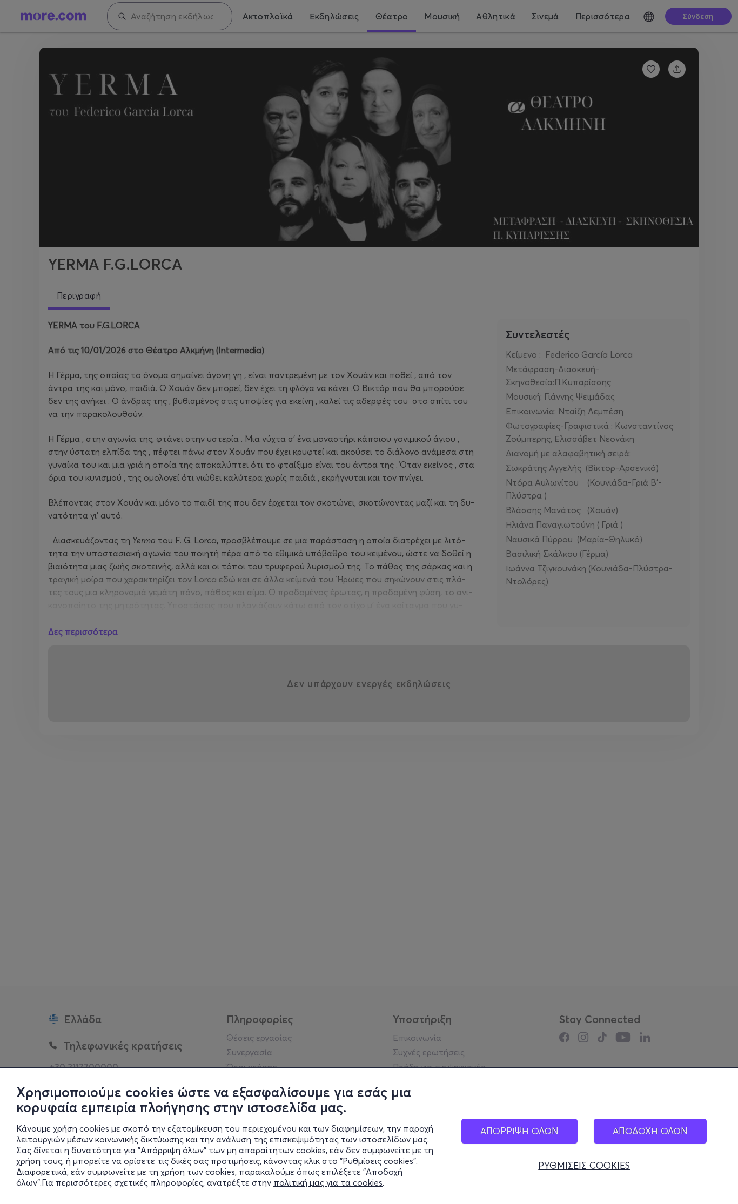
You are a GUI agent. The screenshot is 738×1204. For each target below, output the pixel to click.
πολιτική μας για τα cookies (328, 1182)
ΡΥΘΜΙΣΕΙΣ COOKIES (584, 1165)
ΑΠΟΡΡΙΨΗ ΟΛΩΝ (519, 1130)
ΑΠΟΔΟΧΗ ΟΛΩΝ (650, 1130)
